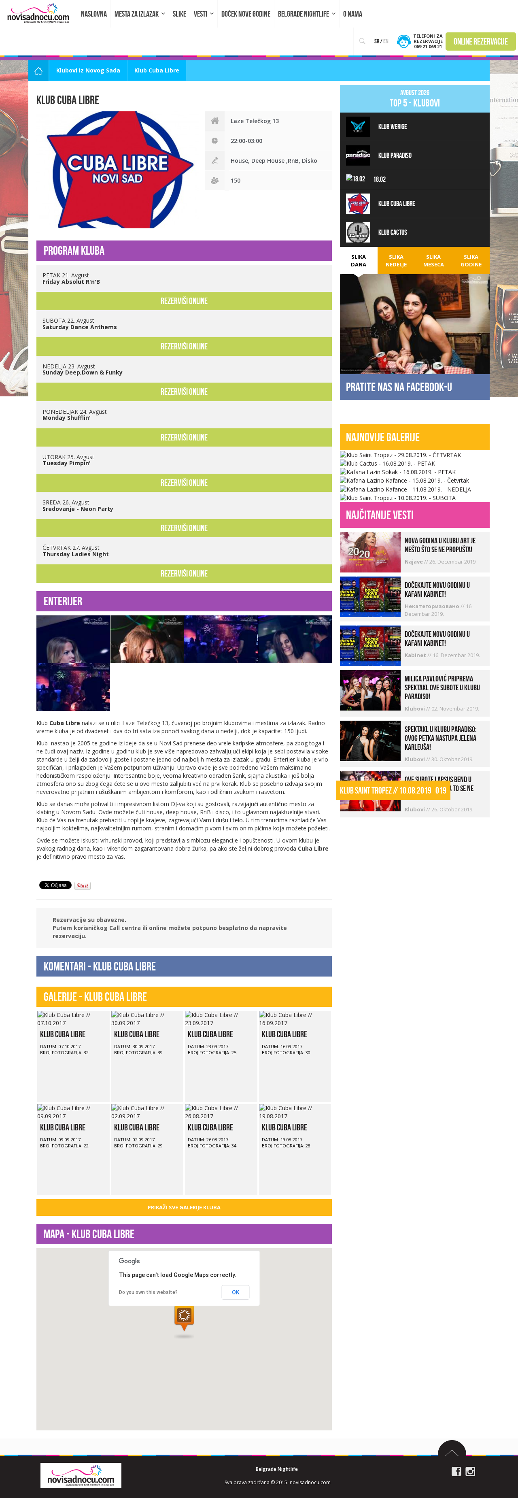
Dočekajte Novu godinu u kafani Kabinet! (437, 589)
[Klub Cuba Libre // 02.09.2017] (147, 1111)
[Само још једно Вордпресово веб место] (38, 13)
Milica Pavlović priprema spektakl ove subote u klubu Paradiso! (442, 687)
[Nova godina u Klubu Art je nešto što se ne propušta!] (370, 551)
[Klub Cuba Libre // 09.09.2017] (73, 1111)
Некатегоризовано (433, 606)
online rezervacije (481, 41)
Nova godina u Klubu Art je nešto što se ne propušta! (440, 545)
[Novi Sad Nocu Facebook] (456, 1471)
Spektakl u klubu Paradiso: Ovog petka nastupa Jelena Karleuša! (441, 738)
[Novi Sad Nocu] (80, 1475)
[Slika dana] (415, 324)
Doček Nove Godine (245, 13)
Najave (414, 561)
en (385, 41)
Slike (179, 13)
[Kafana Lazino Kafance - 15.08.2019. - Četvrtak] (404, 480)
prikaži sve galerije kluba (184, 1207)
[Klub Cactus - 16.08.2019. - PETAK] (387, 463)
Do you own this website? (148, 1292)
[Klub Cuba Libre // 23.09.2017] (221, 1018)
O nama (352, 13)
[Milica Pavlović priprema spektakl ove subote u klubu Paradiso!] (370, 690)
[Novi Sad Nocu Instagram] (470, 1471)
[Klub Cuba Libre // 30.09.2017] (147, 1018)
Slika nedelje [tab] (396, 260)
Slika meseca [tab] (433, 260)
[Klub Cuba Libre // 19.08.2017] (295, 1111)
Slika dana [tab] (358, 260)
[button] (184, 1322)
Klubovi (415, 708)
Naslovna (94, 13)
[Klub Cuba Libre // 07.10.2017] (73, 1018)
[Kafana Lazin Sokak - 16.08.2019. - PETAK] (398, 471)
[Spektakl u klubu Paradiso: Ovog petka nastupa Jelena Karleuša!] (370, 740)
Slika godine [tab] (471, 260)
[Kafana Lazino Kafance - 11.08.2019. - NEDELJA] (405, 488)
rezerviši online (184, 301)
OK (236, 1292)
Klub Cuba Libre (62, 1034)
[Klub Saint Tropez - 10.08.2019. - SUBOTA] (398, 497)
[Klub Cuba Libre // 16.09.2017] (295, 1018)
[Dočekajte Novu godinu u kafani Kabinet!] (370, 596)
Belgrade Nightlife (303, 13)
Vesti (200, 13)
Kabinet (416, 655)
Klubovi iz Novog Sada (88, 70)
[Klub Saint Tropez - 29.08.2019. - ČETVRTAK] (400, 454)
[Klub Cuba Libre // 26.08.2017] (221, 1111)
